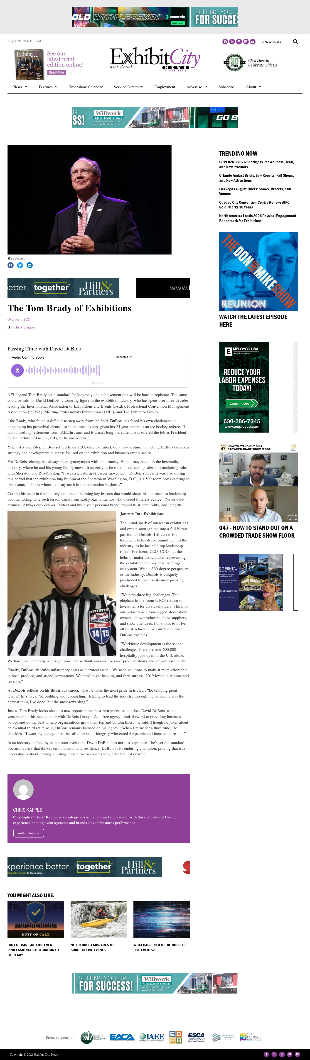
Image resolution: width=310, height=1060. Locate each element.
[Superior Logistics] (90, 875)
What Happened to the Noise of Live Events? (159, 947)
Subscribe (227, 86)
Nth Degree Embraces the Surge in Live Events (93, 947)
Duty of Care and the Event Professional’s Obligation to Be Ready (33, 949)
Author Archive (29, 833)
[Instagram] (239, 41)
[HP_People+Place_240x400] (246, 431)
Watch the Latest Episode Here (253, 320)
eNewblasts (271, 41)
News (17, 86)
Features (46, 86)
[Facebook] (225, 41)
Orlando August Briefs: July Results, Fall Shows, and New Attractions (256, 178)
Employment (164, 86)
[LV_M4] (253, 609)
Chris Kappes (24, 327)
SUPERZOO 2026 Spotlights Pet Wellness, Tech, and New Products (256, 164)
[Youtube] (253, 41)
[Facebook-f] (266, 1054)
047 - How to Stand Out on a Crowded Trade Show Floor (257, 531)
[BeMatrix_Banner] (155, 126)
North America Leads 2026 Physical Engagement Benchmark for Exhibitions (257, 218)
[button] (295, 41)
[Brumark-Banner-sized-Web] (155, 993)
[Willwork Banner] (155, 25)
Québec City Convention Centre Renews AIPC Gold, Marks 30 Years (254, 205)
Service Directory (128, 86)
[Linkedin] (246, 41)
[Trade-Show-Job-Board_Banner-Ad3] (90, 296)
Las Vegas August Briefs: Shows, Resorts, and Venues (255, 191)
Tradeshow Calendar (86, 86)
